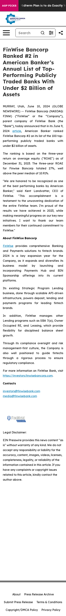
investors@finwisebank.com (21, 391)
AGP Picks (9, 5)
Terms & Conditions (49, 602)
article (16, 131)
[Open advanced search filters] (51, 33)
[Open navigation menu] (6, 32)
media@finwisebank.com (20, 396)
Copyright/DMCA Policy (22, 610)
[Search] (42, 33)
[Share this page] (60, 32)
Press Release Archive (39, 594)
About (16, 594)
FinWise (8, 246)
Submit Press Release (18, 602)
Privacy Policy (50, 610)
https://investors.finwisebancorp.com (28, 375)
